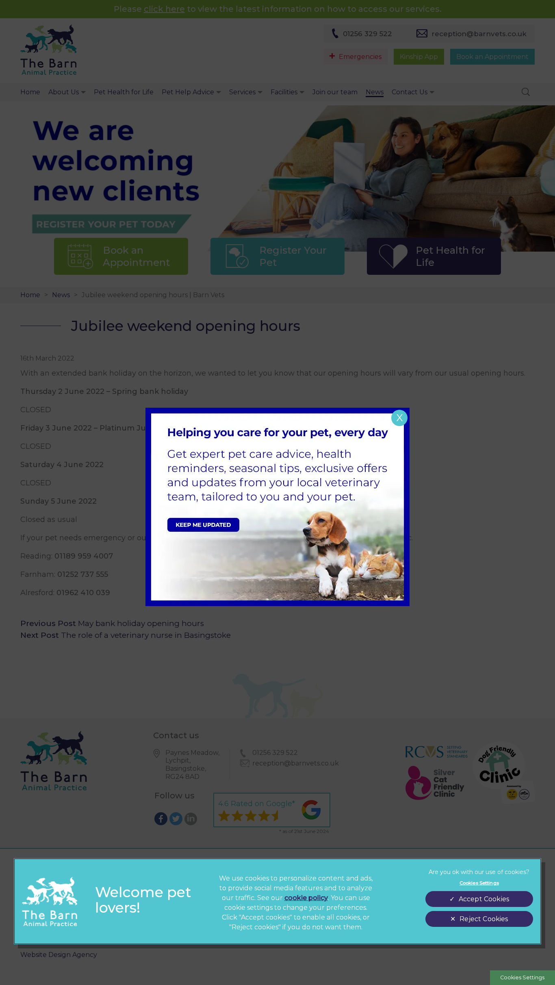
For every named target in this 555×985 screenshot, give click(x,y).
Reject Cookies (484, 919)
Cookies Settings (522, 977)
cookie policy (306, 898)
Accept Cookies (484, 899)
